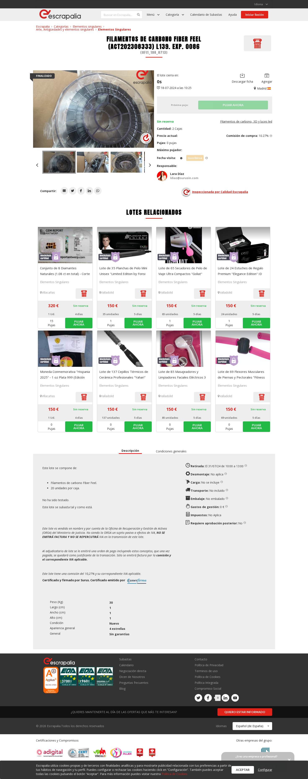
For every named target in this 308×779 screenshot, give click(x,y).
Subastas (125, 659)
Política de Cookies (207, 677)
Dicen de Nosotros (132, 677)
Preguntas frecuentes (133, 683)
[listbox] (261, 4)
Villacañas (48, 292)
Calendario (126, 665)
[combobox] (252, 726)
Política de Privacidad (209, 665)
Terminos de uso (206, 671)
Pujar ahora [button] (78, 323)
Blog (122, 688)
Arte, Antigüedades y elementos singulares (65, 29)
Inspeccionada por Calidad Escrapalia (220, 192)
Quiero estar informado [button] (244, 712)
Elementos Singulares (114, 29)
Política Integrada (206, 683)
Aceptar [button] (243, 769)
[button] (64, 191)
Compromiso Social (208, 688)
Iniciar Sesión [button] (254, 14)
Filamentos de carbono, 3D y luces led (246, 121)
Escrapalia (43, 26)
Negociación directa (132, 671)
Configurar (265, 770)
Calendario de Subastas (206, 15)
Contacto (201, 659)
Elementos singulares (87, 26)
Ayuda (232, 15)
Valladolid (107, 292)
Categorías (61, 26)
